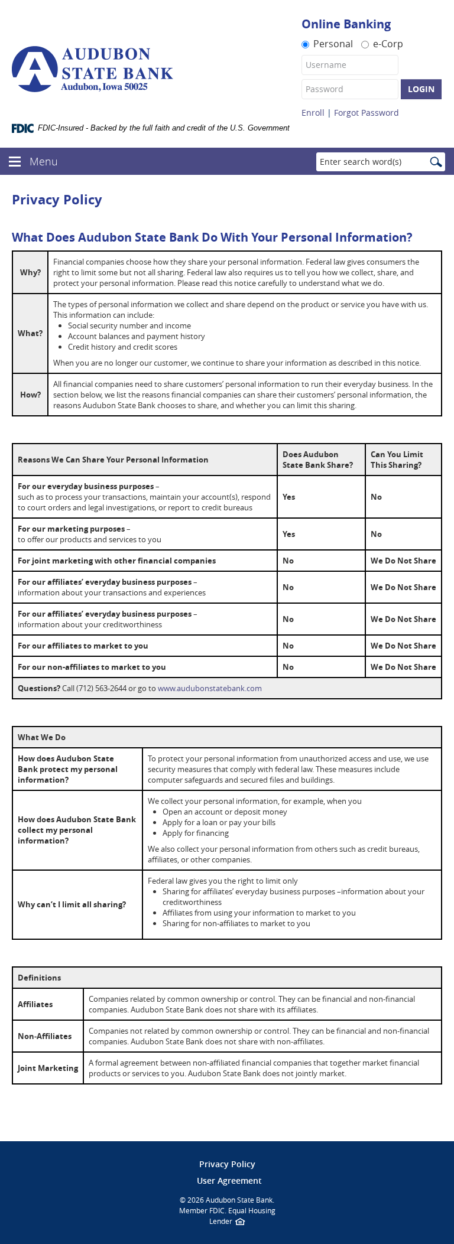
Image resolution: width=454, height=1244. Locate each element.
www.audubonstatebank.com (210, 688)
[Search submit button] (435, 162)
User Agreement (229, 1180)
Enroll (313, 112)
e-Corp (388, 43)
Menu (45, 161)
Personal (333, 43)
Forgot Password (366, 112)
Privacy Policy (227, 1164)
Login (421, 89)
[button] (15, 159)
